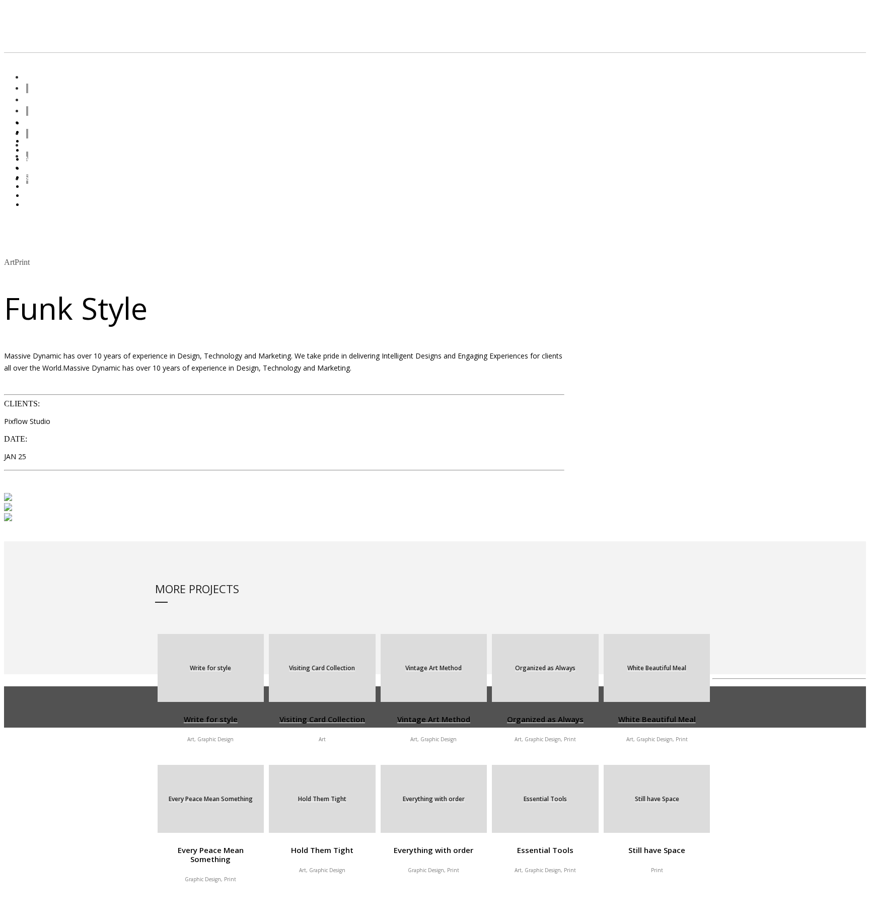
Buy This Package (34, 385)
